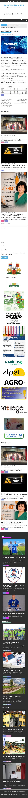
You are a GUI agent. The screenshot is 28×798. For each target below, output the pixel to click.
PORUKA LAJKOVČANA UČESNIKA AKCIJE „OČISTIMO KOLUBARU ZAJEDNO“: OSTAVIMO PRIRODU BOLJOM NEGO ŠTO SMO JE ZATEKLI (6, 103)
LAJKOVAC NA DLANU (14, 5)
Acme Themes (14, 795)
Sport (7, 565)
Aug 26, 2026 (4, 212)
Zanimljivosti (9, 735)
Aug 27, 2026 (4, 163)
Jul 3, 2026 (5, 727)
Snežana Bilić (10, 34)
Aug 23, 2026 (5, 611)
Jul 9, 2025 (5, 695)
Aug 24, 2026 (5, 555)
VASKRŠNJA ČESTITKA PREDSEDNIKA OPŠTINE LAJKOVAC (21, 101)
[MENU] (27, 20)
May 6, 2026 (5, 780)
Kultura (2, 142)
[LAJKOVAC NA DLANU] (2, 20)
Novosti (2, 95)
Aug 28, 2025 (5, 668)
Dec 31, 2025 (5, 640)
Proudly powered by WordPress (8, 794)
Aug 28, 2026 (4, 135)
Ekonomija (5, 650)
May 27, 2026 (5, 754)
